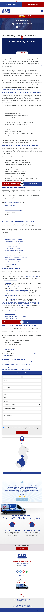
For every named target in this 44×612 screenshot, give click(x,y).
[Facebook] (17, 571)
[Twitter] (20, 571)
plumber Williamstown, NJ (35, 65)
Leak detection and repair (11, 246)
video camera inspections (32, 276)
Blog (21, 594)
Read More (22, 499)
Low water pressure (10, 205)
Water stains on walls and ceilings (13, 210)
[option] (12, 529)
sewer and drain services (10, 280)
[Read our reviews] (22, 16)
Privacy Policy (35, 609)
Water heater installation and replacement (15, 316)
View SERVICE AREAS (22, 473)
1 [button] (19, 539)
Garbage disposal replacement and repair (15, 255)
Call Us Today (33, 184)
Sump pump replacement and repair (14, 239)
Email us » (22, 567)
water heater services (9, 310)
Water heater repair (10, 314)
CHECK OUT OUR (22, 15)
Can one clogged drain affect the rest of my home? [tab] (15, 367)
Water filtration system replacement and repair (16, 262)
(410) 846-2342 (34, 4)
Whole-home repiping (10, 264)
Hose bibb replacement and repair (13, 259)
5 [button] (24, 539)
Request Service (22, 432)
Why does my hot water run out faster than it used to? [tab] (16, 364)
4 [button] (23, 539)
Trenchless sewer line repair (12, 287)
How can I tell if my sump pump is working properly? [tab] (15, 369)
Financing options (9, 349)
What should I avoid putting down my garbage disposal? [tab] (16, 361)
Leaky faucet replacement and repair (14, 250)
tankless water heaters (23, 305)
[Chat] (27, 572)
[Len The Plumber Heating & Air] (6, 11)
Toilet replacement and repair (12, 248)
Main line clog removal (10, 299)
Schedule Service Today (13, 184)
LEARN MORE (22, 548)
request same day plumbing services (11, 89)
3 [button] (22, 539)
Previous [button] (2, 526)
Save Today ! (22, 52)
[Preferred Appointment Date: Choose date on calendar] (39, 404)
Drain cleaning (8, 283)
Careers (21, 596)
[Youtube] (24, 571)
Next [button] (42, 526)
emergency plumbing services (11, 202)
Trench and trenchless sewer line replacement (16, 290)
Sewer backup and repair (11, 295)
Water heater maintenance (11, 318)
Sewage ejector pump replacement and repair (16, 257)
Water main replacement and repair (14, 241)
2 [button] (20, 539)
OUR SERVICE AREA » (22, 582)
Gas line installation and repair (12, 244)
